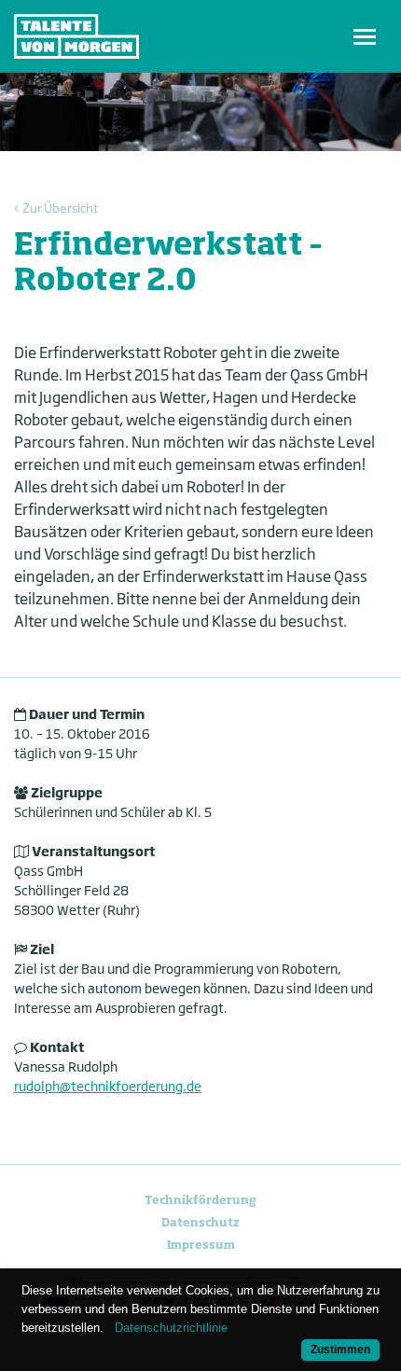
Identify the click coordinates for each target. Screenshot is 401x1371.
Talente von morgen (76, 36)
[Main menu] (364, 36)
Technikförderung (200, 1200)
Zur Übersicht (60, 208)
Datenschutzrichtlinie (171, 1328)
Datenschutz (200, 1222)
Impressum (201, 1245)
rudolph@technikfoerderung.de (107, 1086)
